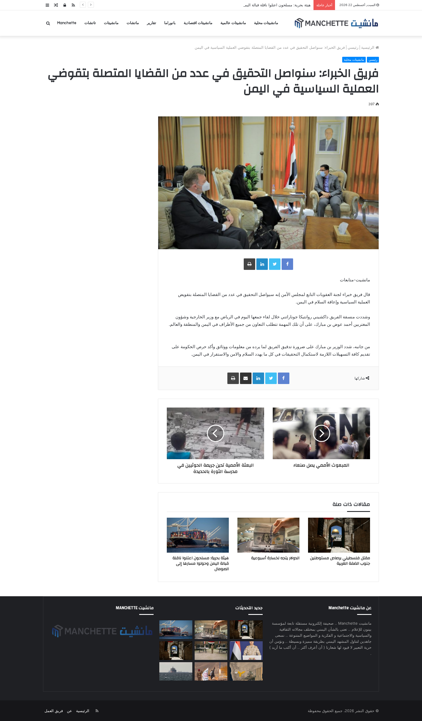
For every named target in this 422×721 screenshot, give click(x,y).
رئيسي (353, 47)
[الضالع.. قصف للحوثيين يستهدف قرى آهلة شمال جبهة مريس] (211, 671)
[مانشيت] (336, 23)
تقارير (151, 23)
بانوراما (170, 23)
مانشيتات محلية (266, 23)
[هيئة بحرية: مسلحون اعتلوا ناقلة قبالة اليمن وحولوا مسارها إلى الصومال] (198, 535)
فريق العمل (53, 710)
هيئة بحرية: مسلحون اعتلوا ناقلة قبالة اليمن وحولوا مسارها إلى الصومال (254, 5)
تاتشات (90, 23)
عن (69, 710)
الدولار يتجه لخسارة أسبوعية (275, 558)
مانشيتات (111, 23)
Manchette (66, 23)
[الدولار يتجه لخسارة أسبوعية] (268, 535)
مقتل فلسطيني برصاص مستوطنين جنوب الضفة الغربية (340, 560)
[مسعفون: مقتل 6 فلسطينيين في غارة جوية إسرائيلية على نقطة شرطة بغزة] (175, 650)
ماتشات (133, 23)
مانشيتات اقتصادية (198, 23)
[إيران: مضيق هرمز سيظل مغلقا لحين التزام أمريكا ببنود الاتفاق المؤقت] (175, 671)
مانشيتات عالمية (233, 23)
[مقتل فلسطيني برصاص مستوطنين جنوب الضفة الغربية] (339, 535)
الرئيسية (368, 47)
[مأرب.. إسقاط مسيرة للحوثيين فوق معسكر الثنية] (246, 671)
